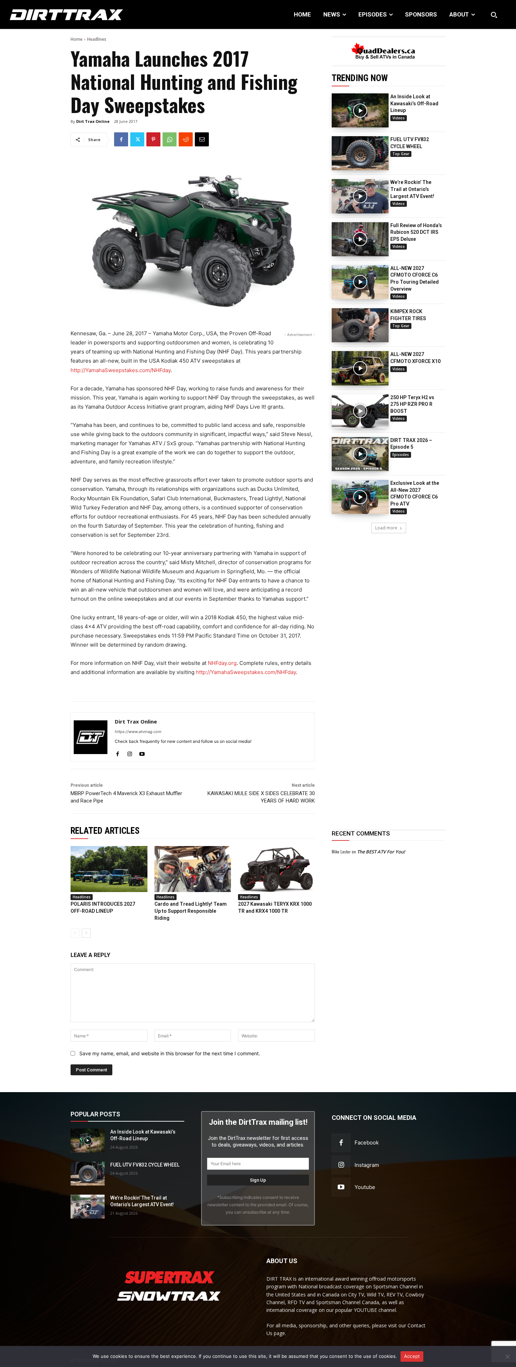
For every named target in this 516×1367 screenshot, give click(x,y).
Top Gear (400, 153)
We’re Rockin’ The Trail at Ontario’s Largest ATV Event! (412, 189)
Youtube (365, 1187)
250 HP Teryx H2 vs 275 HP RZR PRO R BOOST (412, 404)
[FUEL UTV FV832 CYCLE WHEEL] (360, 153)
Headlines (96, 39)
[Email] (202, 139)
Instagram (367, 1165)
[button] (493, 14)
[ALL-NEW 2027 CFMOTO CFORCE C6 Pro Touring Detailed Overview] (360, 282)
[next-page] (86, 933)
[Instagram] (129, 752)
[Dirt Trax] (53, 15)
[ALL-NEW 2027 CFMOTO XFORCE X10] (360, 368)
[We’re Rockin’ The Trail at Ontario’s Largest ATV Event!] (360, 196)
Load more (386, 528)
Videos (398, 117)
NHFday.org (222, 663)
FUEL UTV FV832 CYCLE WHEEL (144, 1165)
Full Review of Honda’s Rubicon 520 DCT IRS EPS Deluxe (416, 232)
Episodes (400, 454)
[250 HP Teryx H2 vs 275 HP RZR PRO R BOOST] (360, 411)
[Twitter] (137, 139)
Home (76, 39)
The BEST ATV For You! (381, 851)
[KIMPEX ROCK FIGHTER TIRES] (360, 325)
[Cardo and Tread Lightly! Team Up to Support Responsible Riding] (192, 869)
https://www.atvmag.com (138, 731)
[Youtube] (142, 752)
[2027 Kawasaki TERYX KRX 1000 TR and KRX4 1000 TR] (276, 869)
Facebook (367, 1142)
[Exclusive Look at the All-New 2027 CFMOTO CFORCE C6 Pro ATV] (360, 497)
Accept (412, 1356)
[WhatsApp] (170, 139)
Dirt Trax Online (93, 121)
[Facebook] (121, 139)
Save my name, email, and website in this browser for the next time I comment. (169, 1053)
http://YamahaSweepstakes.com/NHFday (121, 370)
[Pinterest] (153, 139)
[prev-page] (75, 933)
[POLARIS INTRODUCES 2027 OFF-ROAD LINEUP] (109, 869)
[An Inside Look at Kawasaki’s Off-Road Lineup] (360, 110)
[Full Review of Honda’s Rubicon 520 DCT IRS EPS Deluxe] (360, 239)
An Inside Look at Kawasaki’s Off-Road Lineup (414, 103)
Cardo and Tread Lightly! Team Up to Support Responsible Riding (190, 910)
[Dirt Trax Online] (90, 737)
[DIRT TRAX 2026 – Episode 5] (360, 454)
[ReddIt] (186, 139)
